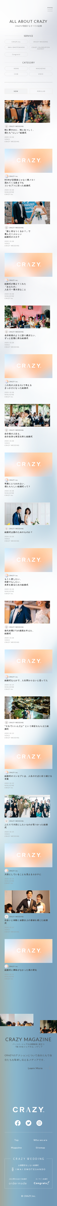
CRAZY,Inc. (16, 42)
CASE (16, 74)
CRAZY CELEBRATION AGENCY (41, 48)
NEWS (16, 68)
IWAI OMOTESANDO (16, 47)
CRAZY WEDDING (40, 42)
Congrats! (16, 54)
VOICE (40, 74)
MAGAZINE (40, 68)
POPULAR (41, 91)
